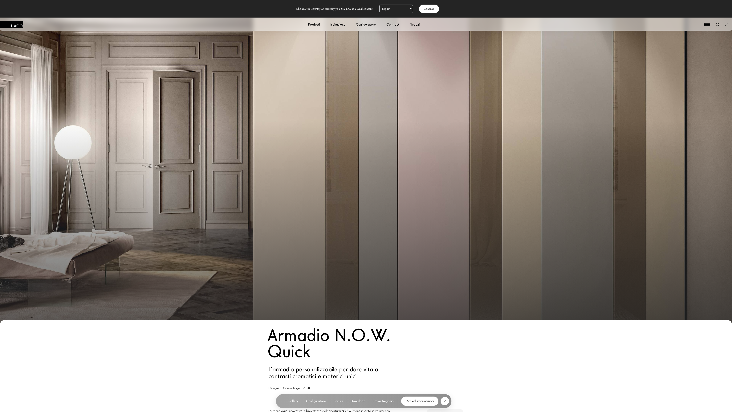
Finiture (338, 401)
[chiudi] (445, 401)
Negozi (415, 24)
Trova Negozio (383, 401)
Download (358, 401)
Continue (429, 9)
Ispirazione (337, 24)
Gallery (293, 401)
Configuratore (366, 24)
